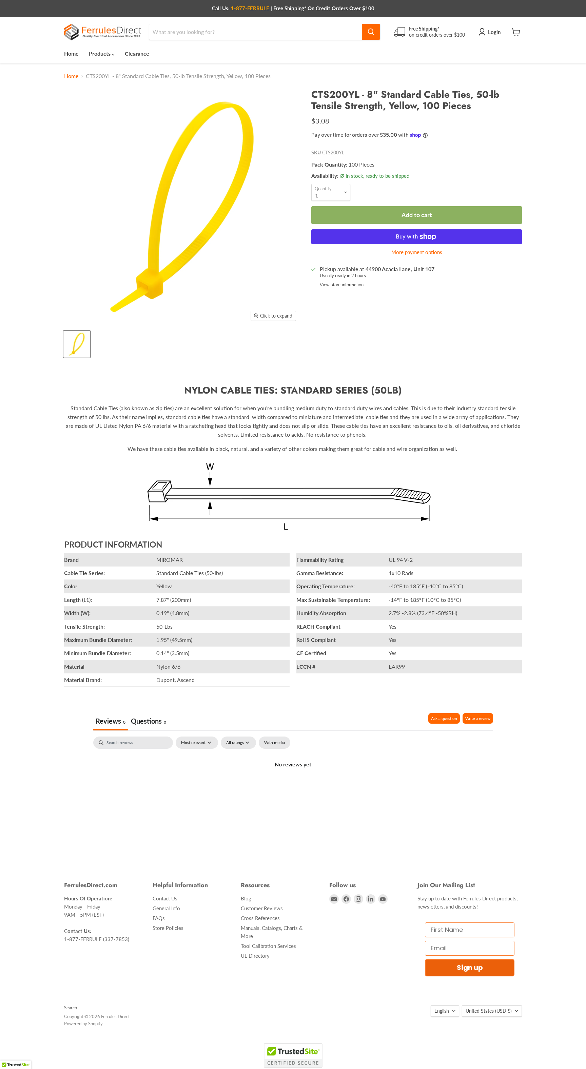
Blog (246, 898)
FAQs (159, 918)
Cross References (260, 918)
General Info (166, 908)
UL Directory (255, 956)
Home (71, 53)
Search (70, 1007)
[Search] (371, 32)
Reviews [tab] (110, 721)
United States (489, 1011)
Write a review (477, 718)
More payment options (416, 252)
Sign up (470, 967)
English (441, 1011)
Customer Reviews (262, 908)
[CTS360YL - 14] (76, 344)
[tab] (148, 721)
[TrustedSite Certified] (293, 1055)
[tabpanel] (293, 787)
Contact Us (165, 898)
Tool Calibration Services (268, 946)
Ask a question (444, 718)
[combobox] (255, 32)
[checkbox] (274, 743)
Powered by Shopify (83, 1023)
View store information (342, 285)
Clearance (137, 53)
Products (100, 53)
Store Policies (168, 928)
